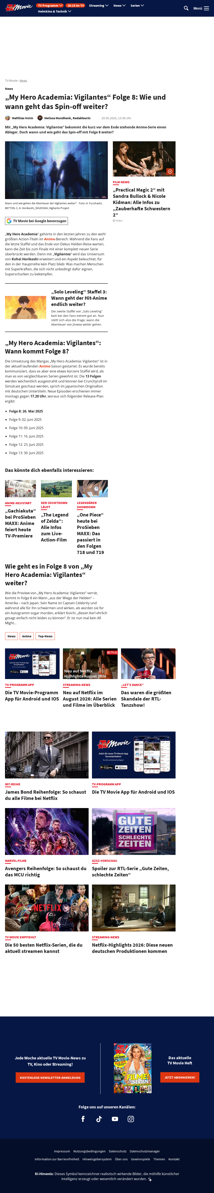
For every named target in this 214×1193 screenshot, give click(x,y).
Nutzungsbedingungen (89, 1151)
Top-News (45, 636)
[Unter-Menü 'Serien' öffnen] (142, 5)
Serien (135, 5)
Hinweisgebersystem (97, 1159)
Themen (159, 1159)
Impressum (62, 1151)
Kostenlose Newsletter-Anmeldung (50, 1077)
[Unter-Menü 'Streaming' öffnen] (106, 5)
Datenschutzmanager (145, 1151)
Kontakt (174, 1159)
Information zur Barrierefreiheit (57, 1159)
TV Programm (48, 5)
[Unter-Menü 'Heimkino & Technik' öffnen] (69, 11)
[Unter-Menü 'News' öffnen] (124, 5)
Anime (49, 239)
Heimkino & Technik (52, 11)
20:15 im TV (76, 5)
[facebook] (83, 1119)
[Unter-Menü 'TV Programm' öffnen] (60, 5)
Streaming (96, 5)
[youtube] (115, 1119)
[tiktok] (99, 1119)
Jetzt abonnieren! (179, 1077)
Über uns (121, 1159)
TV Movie (11, 80)
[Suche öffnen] (186, 8)
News (117, 5)
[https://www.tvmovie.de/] (19, 8)
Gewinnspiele (140, 1159)
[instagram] (131, 1119)
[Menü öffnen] (206, 8)
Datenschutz (117, 1151)
